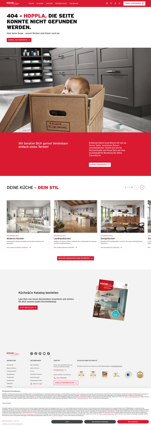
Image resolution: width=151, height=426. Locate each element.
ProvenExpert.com (117, 366)
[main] (75, 164)
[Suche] (119, 3)
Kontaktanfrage (59, 370)
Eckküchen (10, 383)
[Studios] (107, 3)
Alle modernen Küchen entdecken (17, 247)
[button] (31, 3)
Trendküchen (10, 377)
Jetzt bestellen (26, 307)
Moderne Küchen (11, 368)
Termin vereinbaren (133, 3)
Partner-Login (37, 384)
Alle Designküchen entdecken (110, 247)
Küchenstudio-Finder (36, 380)
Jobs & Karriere (34, 368)
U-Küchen (9, 386)
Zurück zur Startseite (17, 40)
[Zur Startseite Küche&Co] (13, 3)
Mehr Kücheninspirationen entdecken (74, 258)
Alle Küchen (10, 365)
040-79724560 (61, 378)
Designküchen (11, 374)
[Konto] (115, 3)
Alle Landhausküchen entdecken (64, 247)
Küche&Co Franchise (36, 374)
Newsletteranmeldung (64, 383)
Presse (32, 371)
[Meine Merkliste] (111, 3)
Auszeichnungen (34, 377)
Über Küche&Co (34, 365)
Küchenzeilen (10, 380)
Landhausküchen (11, 371)
